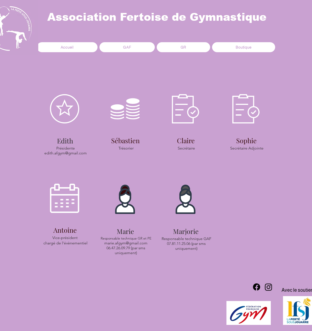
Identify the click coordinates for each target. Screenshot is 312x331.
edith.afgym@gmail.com (65, 153)
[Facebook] (256, 287)
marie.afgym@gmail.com (125, 243)
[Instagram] (268, 287)
